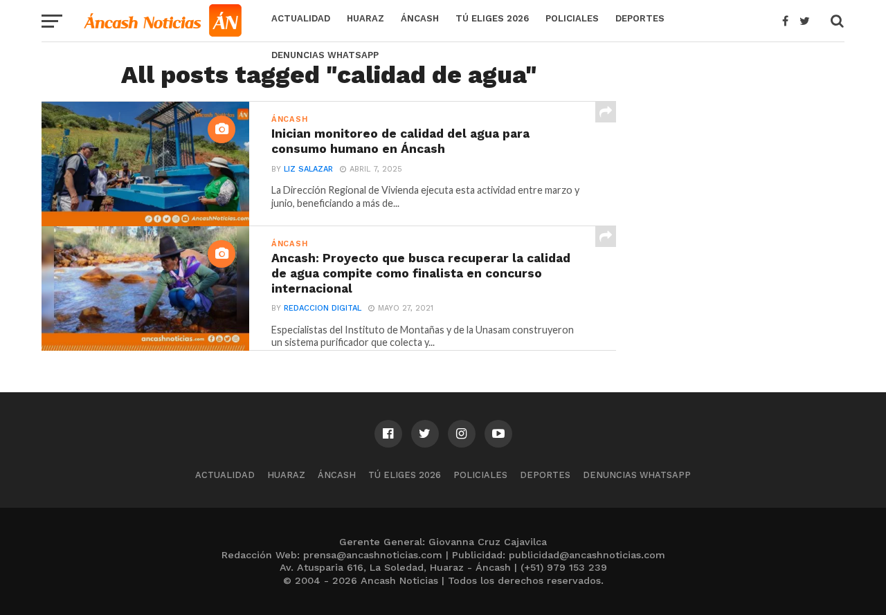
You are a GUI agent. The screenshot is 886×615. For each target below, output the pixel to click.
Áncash (420, 18)
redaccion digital (322, 308)
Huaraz (365, 18)
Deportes (639, 18)
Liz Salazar (308, 169)
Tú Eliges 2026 (492, 18)
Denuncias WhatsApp (325, 55)
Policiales (572, 18)
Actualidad (300, 18)
